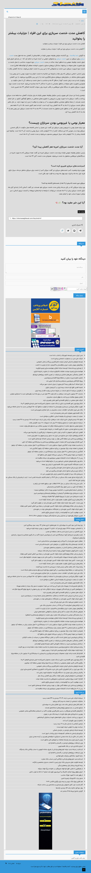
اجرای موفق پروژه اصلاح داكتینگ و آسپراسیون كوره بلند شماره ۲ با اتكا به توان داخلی (56, 772)
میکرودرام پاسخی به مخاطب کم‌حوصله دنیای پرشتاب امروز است (62, 733)
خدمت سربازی (61, 58)
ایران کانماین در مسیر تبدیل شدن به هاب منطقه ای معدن (64, 531)
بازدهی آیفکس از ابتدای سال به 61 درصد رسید (68, 723)
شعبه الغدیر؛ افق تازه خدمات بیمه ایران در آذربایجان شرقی (64, 387)
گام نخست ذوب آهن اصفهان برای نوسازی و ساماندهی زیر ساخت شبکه (60, 784)
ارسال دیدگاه (79, 295)
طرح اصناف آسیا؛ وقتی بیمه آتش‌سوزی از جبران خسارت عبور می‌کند (61, 384)
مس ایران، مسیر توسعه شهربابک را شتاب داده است (66, 355)
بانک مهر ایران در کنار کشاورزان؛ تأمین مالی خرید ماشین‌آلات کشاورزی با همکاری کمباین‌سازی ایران (51, 669)
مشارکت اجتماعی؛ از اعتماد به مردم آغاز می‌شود (68, 701)
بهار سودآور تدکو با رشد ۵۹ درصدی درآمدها (69, 788)
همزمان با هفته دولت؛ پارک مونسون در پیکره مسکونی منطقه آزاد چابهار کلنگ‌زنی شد (56, 448)
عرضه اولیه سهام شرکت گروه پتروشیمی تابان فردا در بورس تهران (62, 650)
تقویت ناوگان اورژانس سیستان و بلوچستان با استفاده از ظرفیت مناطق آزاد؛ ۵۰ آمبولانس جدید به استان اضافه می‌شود (45, 406)
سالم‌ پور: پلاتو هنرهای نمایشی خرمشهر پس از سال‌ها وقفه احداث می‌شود (59, 461)
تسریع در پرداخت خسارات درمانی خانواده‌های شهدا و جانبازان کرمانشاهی (60, 717)
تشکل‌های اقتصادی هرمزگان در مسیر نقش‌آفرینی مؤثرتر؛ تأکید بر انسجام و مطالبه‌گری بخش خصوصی (51, 711)
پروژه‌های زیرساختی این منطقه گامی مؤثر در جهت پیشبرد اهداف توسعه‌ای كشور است (55, 438)
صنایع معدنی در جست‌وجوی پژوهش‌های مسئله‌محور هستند (64, 707)
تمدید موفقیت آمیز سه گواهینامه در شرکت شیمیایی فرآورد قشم (62, 512)
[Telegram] (80, 230)
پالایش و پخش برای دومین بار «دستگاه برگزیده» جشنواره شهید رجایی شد (60, 672)
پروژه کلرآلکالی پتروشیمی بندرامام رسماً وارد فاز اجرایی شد (64, 381)
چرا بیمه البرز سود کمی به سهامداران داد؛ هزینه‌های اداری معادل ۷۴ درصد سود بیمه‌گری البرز (53, 525)
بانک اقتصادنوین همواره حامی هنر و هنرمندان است (66, 413)
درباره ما (18, 863)
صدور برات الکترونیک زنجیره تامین (72, 778)
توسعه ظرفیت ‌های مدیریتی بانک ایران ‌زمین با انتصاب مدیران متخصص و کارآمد (57, 762)
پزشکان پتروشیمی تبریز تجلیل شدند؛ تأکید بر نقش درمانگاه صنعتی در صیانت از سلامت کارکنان (52, 637)
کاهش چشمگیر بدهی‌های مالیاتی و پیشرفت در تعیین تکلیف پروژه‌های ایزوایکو (58, 374)
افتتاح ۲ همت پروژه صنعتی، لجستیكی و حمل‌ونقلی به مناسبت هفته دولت (59, 679)
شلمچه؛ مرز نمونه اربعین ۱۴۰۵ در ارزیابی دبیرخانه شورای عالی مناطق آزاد (60, 454)
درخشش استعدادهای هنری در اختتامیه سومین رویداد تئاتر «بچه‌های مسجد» (58, 490)
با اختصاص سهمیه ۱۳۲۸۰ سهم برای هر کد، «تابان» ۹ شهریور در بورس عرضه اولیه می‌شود (54, 528)
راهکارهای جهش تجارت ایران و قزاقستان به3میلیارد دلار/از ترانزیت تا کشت (59, 365)
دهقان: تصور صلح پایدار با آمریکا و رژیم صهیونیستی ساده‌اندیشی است (60, 541)
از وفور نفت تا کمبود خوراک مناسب (72, 775)
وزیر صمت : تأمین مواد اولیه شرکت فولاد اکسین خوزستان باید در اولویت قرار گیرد (57, 502)
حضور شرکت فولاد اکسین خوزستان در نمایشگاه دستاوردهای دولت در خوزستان (58, 509)
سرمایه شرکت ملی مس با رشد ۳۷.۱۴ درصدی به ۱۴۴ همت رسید (63, 698)
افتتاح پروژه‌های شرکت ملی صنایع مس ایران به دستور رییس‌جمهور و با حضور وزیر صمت (55, 435)
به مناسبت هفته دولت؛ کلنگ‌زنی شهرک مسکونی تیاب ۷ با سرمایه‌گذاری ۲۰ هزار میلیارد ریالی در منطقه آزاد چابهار (47, 445)
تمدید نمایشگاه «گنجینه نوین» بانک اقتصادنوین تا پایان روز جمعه (62, 464)
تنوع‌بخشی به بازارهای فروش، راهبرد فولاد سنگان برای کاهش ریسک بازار (60, 675)
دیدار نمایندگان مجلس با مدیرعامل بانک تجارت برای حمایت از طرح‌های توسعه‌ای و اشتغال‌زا (54, 615)
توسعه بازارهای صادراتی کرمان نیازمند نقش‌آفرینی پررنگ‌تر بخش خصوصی (60, 361)
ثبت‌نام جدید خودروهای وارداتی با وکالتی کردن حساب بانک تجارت (62, 759)
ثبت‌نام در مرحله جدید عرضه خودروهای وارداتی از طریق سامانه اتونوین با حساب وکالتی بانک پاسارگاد (51, 749)
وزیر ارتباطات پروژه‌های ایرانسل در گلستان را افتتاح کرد (65, 743)
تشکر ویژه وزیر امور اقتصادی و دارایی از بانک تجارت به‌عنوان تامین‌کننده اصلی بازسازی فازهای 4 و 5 (52, 403)
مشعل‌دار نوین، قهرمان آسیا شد (73, 720)
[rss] (6, 863)
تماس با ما (11, 863)
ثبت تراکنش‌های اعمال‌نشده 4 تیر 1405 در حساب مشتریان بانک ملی (61, 605)
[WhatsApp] (74, 230)
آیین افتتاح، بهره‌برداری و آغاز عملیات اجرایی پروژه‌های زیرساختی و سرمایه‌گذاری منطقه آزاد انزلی (52, 442)
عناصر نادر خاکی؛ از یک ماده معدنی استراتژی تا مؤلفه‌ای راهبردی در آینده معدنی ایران (56, 736)
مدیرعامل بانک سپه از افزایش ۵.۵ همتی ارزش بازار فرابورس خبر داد (61, 474)
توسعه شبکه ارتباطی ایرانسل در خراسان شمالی (68, 730)
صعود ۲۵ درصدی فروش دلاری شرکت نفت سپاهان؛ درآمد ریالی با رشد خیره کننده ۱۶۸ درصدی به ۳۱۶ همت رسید (48, 419)
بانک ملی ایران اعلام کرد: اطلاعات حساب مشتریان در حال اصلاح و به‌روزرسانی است (57, 410)
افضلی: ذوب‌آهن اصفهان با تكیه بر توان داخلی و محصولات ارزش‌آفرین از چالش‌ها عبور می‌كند (53, 432)
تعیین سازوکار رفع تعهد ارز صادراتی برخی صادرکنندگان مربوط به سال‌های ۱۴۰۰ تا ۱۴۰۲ (56, 515)
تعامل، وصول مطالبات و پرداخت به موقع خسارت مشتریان (65, 397)
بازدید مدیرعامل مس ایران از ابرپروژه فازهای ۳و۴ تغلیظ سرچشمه (62, 496)
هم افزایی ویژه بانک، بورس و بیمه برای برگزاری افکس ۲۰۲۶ (64, 781)
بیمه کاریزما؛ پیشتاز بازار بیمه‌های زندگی (70, 765)
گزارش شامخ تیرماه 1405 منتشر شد (71, 791)
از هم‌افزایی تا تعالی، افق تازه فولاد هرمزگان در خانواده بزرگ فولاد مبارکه (60, 768)
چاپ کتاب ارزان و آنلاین (78, 858)
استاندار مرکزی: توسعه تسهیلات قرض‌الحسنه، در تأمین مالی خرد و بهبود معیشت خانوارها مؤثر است (51, 557)
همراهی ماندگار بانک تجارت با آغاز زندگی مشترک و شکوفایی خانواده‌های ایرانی (58, 611)
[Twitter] (68, 230)
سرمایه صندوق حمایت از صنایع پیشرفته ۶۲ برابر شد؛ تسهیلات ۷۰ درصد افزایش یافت (56, 422)
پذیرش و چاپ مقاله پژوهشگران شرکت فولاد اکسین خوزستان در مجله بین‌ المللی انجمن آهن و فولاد (51, 506)
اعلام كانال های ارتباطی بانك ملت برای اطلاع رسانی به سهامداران (62, 704)
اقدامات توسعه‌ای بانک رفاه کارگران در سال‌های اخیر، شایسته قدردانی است (59, 544)
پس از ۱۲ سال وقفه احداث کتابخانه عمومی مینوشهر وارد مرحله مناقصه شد (59, 458)
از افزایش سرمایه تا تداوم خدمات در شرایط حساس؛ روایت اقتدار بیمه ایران (59, 390)
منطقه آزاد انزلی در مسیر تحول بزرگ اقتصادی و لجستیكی (65, 486)
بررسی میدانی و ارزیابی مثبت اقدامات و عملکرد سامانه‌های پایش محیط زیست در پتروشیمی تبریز (52, 595)
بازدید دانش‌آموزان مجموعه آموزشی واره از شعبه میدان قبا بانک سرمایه (60, 550)
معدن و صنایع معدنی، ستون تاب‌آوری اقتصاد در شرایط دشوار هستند (61, 429)
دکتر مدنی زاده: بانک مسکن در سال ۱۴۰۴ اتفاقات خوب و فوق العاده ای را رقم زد (58, 483)
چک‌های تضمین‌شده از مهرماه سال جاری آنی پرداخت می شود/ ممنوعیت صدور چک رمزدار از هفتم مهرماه (50, 586)
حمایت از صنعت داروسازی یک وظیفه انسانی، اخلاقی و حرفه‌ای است (61, 416)
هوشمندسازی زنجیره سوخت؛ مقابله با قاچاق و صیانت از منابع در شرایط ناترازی (58, 371)
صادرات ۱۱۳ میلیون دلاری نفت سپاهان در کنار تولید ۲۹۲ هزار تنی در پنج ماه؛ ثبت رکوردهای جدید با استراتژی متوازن (46, 394)
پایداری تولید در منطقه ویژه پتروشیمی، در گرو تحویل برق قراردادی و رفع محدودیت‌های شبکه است (52, 570)
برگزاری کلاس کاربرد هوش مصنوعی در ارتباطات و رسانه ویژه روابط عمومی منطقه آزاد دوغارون (54, 663)
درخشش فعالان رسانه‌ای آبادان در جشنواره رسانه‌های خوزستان (63, 547)
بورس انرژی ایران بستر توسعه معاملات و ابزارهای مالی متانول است (62, 739)
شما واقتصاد (74, 55)
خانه (82, 20)
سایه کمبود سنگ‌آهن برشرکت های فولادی (69, 756)
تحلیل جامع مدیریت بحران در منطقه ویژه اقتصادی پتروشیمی (63, 377)
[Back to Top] (83, 869)
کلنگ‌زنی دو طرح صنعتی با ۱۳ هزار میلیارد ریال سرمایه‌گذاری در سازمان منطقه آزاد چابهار (55, 451)
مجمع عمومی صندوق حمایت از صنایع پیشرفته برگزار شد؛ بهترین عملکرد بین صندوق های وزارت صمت (51, 426)
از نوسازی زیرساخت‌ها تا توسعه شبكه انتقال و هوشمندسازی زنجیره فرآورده (59, 368)
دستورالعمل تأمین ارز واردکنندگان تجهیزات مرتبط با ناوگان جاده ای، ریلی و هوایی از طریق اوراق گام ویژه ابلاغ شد (47, 589)
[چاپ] (37, 24)
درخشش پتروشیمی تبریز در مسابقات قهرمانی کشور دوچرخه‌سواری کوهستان (59, 643)
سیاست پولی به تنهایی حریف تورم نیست (70, 727)
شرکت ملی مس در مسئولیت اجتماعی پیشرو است (67, 358)
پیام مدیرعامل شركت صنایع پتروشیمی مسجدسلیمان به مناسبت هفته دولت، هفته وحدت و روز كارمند (50, 647)
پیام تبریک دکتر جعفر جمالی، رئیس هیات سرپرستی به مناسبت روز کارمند (59, 566)
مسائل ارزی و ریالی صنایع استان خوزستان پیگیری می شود (64, 467)
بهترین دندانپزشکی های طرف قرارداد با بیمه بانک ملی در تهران (63, 714)
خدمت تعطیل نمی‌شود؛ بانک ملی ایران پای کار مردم (66, 602)
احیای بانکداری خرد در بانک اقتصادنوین (70, 746)
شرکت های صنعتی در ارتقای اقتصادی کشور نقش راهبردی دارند (63, 400)
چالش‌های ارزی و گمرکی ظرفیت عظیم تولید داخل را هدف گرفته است (61, 499)
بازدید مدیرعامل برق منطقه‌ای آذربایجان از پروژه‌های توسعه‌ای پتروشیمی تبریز (58, 493)
